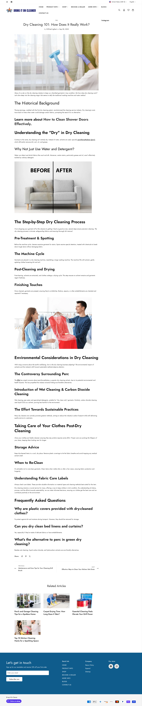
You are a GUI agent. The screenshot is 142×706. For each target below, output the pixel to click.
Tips (56, 20)
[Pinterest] (26, 556)
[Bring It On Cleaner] (21, 10)
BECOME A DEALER (78, 7)
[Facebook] (11, 2)
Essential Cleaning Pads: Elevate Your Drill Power (82, 613)
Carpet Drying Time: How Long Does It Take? (54, 613)
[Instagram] (7, 2)
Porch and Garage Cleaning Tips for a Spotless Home (26, 613)
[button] (133, 10)
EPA (18, 380)
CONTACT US (43, 13)
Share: (16, 556)
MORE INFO (92, 7)
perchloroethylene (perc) (86, 140)
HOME (41, 7)
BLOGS (103, 7)
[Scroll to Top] (138, 695)
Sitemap (88, 672)
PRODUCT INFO (52, 7)
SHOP (64, 7)
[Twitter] (30, 556)
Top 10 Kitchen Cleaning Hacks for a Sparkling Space (26, 639)
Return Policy (89, 665)
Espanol (87, 668)
